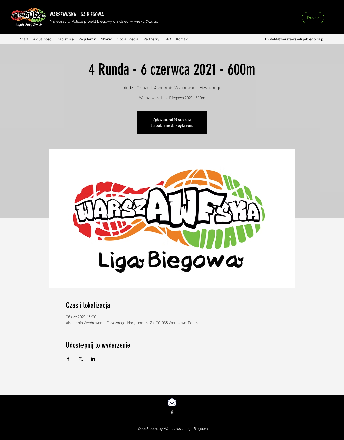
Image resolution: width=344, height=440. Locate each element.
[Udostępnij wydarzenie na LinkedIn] (93, 359)
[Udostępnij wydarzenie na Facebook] (68, 359)
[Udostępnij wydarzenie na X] (80, 359)
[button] (289, 22)
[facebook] (172, 412)
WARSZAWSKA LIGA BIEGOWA (77, 14)
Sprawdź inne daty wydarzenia (172, 125)
